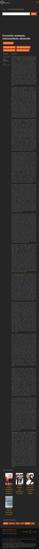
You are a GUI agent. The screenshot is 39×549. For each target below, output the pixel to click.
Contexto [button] (5, 523)
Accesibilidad (25, 531)
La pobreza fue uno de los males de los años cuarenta (30, 489)
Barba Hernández (15, 432)
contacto (15, 533)
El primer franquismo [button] (10, 47)
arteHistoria (11, 539)
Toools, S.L (16, 539)
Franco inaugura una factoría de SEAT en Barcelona (8, 489)
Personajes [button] (27, 523)
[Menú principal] (37, 2)
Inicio (4, 9)
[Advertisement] (19, 24)
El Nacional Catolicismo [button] (24, 47)
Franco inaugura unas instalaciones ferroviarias (20, 489)
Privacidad (34, 531)
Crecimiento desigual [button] (22, 50)
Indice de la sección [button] (8, 43)
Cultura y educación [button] (8, 50)
